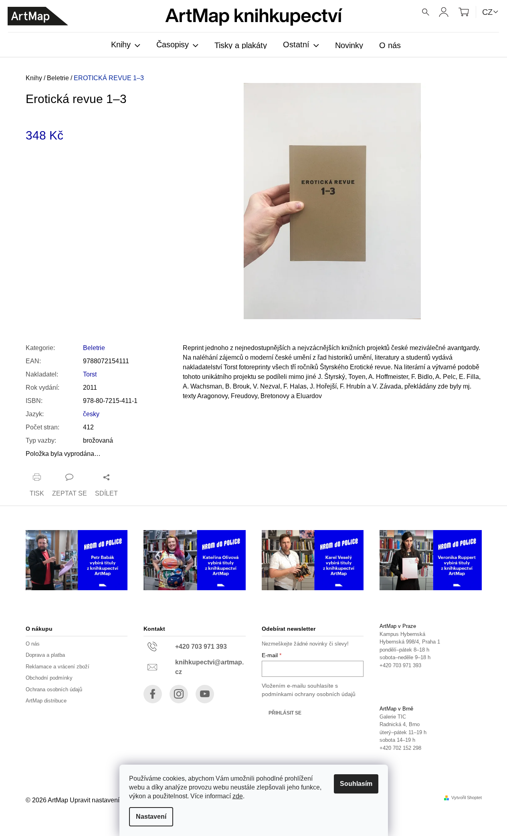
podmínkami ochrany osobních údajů (309, 694)
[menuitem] (125, 45)
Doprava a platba (45, 655)
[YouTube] (205, 694)
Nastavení (151, 816)
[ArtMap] (38, 16)
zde (237, 796)
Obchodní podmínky (49, 678)
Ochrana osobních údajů (54, 689)
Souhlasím (356, 783)
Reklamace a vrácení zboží (57, 667)
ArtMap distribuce (46, 701)
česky (91, 414)
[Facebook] (152, 694)
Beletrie (94, 347)
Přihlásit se (285, 713)
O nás (33, 644)
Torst (90, 374)
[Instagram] (179, 694)
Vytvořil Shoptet (466, 798)
